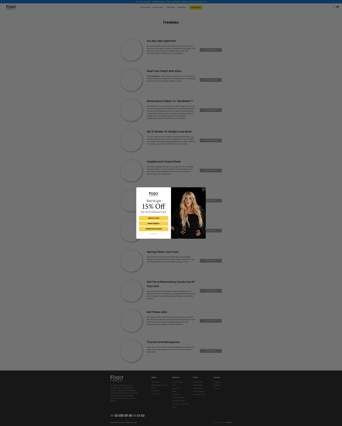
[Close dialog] (203, 189)
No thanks (153, 234)
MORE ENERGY (154, 223)
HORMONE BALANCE (153, 229)
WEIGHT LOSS (153, 218)
